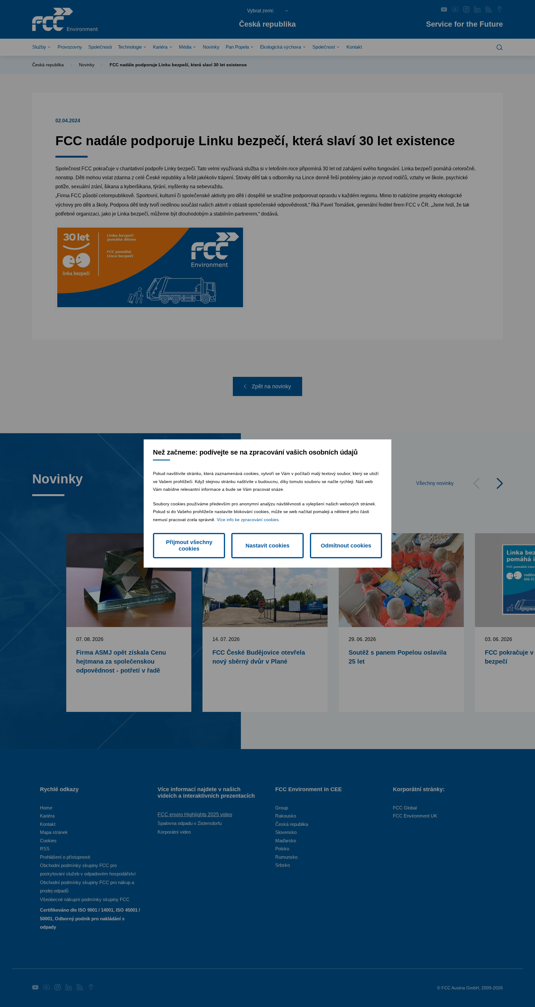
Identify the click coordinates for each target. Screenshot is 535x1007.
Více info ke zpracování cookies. (248, 519)
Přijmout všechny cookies (189, 545)
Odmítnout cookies (346, 546)
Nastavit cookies (267, 546)
